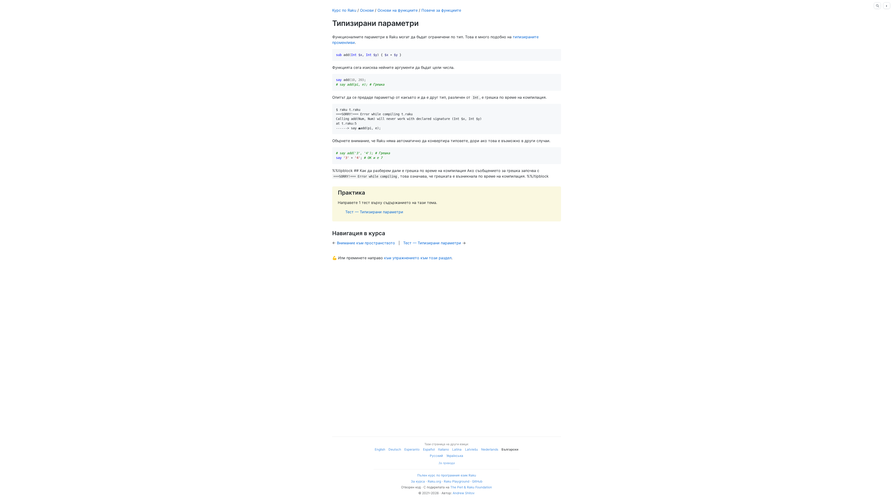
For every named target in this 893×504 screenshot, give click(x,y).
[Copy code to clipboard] (555, 54)
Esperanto (412, 449)
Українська (454, 456)
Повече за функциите (441, 10)
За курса (418, 481)
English (380, 449)
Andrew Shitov (464, 493)
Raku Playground (456, 481)
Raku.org (434, 481)
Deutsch (394, 449)
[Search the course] (877, 5)
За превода (446, 463)
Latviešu (471, 449)
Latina (457, 449)
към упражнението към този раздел (418, 258)
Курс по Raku (344, 10)
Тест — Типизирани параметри (374, 212)
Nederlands (489, 449)
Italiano (443, 449)
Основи (367, 10)
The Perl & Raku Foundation (471, 487)
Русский (436, 456)
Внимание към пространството (366, 243)
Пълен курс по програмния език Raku (446, 475)
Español (429, 449)
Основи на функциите (398, 10)
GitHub (477, 481)
